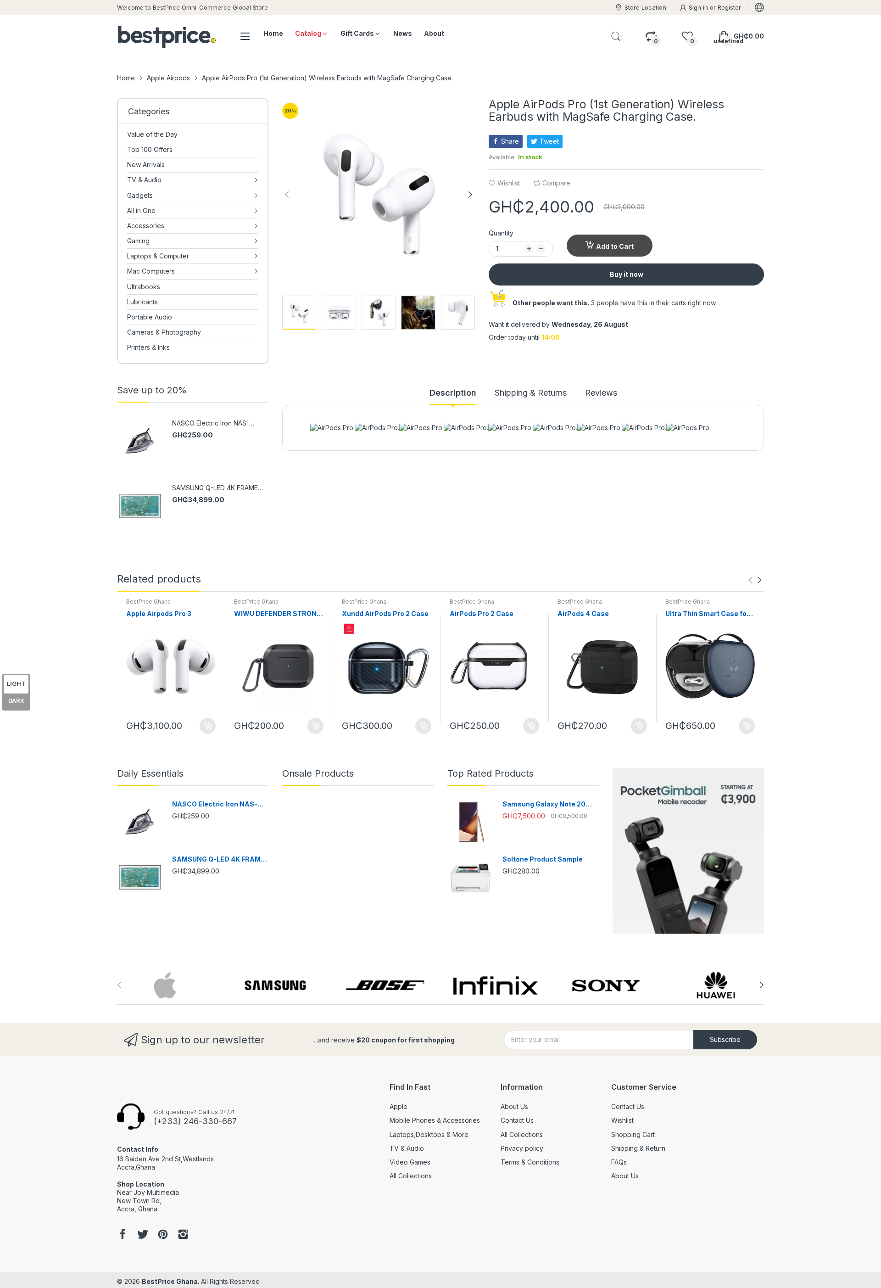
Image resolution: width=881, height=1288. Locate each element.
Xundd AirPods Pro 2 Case (385, 613)
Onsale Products (318, 773)
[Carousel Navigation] (755, 580)
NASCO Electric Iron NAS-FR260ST (210, 423)
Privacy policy (522, 1148)
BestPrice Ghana (148, 601)
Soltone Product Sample (542, 859)
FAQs (619, 1162)
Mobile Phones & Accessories (435, 1120)
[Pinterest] (162, 1235)
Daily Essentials (150, 773)
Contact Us (517, 1120)
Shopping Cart (633, 1134)
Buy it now (626, 274)
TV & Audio (407, 1148)
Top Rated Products (490, 773)
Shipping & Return (638, 1148)
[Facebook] (122, 1235)
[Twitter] (142, 1235)
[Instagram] (183, 1235)
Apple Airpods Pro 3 (158, 613)
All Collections (411, 1176)
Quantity (501, 233)
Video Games (410, 1162)
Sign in (699, 7)
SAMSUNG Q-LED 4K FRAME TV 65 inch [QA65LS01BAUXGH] (215, 488)
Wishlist (622, 1120)
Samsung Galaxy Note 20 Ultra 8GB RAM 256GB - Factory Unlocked (543, 804)
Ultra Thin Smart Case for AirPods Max (707, 614)
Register (729, 7)
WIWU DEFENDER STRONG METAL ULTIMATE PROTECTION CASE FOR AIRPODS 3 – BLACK (278, 614)
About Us (514, 1106)
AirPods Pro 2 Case (481, 613)
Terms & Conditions (530, 1162)
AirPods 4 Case (583, 613)
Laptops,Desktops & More (429, 1134)
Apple (398, 1106)
